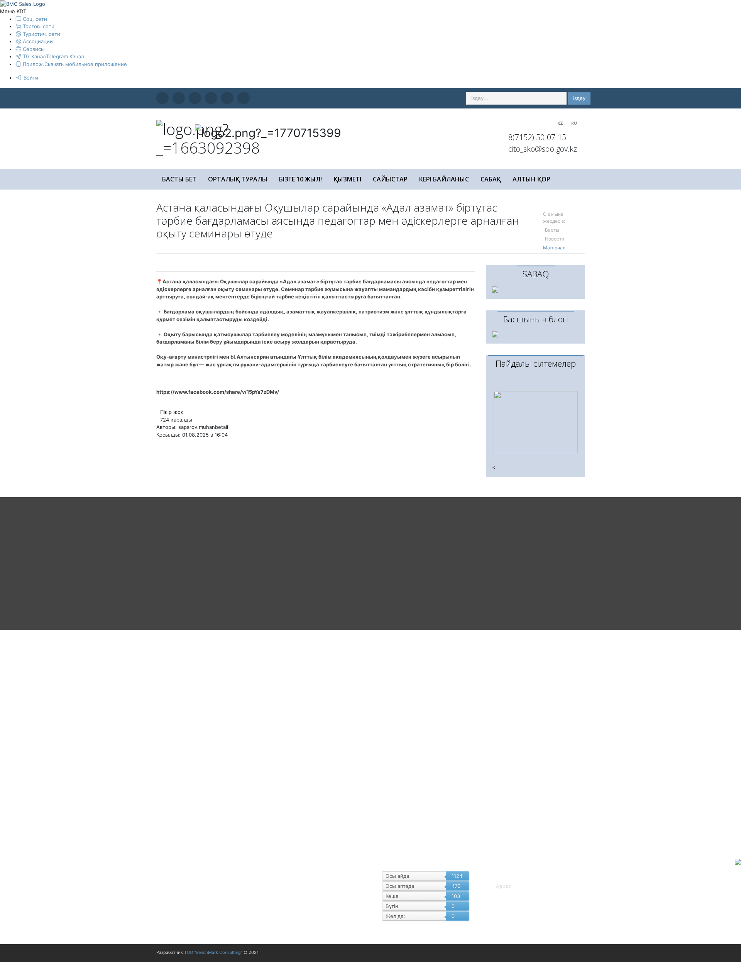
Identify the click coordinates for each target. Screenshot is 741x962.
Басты (552, 230)
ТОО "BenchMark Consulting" (213, 952)
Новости (554, 239)
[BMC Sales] (22, 3)
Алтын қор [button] (531, 179)
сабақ (490, 179)
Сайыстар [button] (390, 179)
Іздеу (579, 98)
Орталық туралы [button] (237, 179)
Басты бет (179, 179)
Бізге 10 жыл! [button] (300, 179)
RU (574, 123)
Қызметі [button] (347, 179)
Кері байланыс (444, 179)
